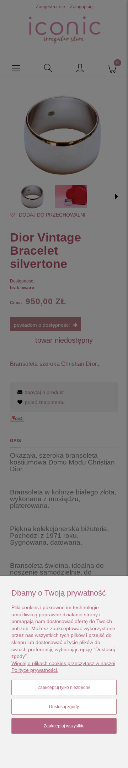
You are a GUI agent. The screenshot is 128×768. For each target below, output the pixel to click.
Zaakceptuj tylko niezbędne (64, 687)
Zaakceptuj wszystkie (64, 725)
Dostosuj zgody (64, 706)
